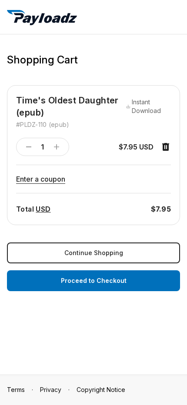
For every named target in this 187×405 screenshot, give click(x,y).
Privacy (50, 389)
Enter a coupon (40, 179)
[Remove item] (165, 147)
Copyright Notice (101, 389)
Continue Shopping (93, 252)
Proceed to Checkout (94, 280)
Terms (16, 389)
